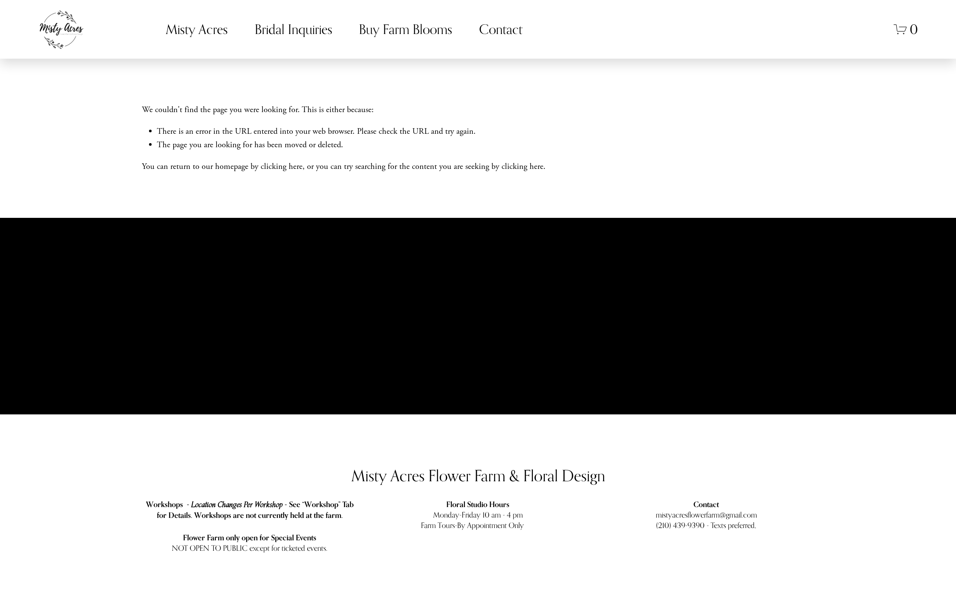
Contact (500, 29)
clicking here (281, 166)
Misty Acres (197, 29)
